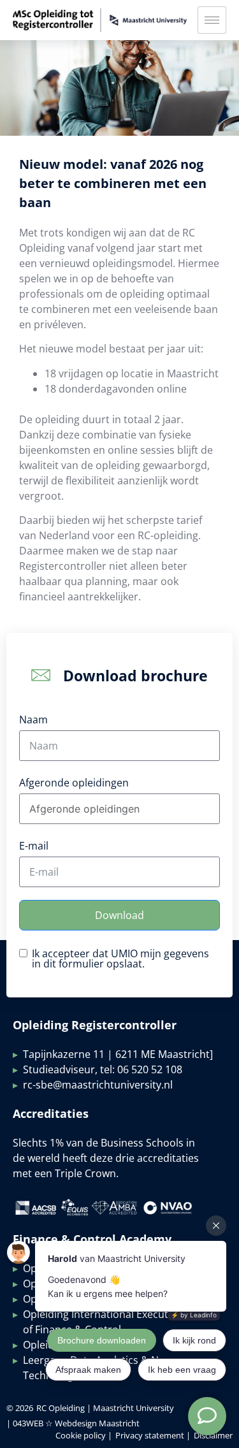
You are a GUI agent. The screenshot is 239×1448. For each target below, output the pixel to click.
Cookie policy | (83, 1435)
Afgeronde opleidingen (74, 783)
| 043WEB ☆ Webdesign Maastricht (73, 1423)
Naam (33, 720)
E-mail (33, 846)
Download (119, 915)
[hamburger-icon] (212, 20)
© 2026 (19, 1408)
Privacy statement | (153, 1435)
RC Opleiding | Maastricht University (105, 1408)
